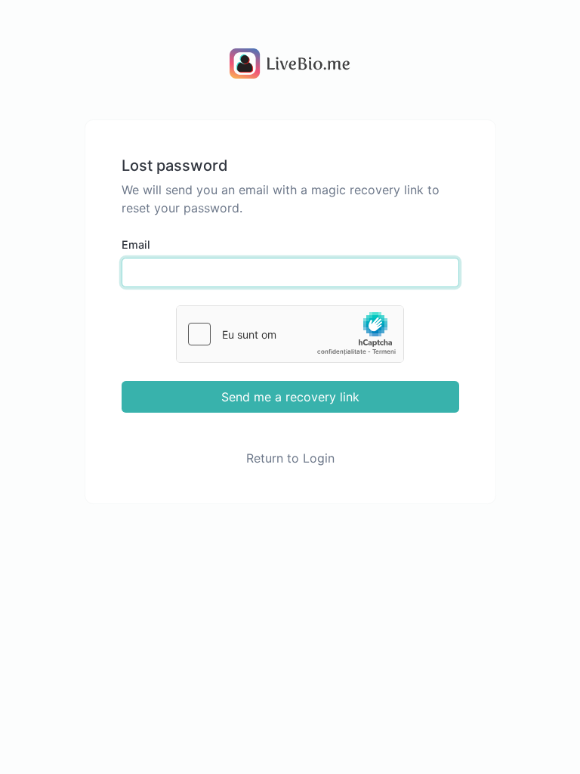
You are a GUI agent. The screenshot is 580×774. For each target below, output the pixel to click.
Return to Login (290, 458)
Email (136, 244)
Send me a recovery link (290, 396)
